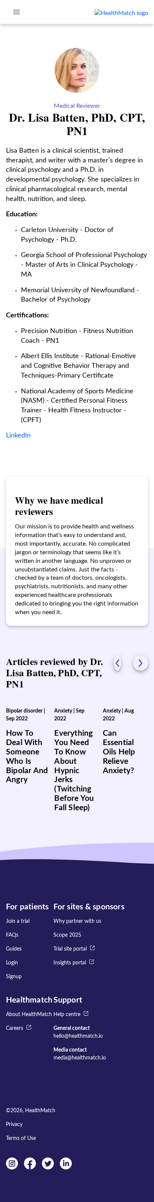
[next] (140, 663)
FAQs (12, 935)
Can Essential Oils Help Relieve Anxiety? (119, 752)
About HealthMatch (29, 1014)
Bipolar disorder (24, 711)
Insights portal (69, 962)
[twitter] (48, 1168)
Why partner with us (77, 921)
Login (12, 962)
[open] (16, 11)
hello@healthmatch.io (78, 1036)
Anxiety (63, 711)
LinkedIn (18, 435)
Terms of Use (21, 1138)
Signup (14, 976)
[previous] (117, 663)
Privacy (14, 1124)
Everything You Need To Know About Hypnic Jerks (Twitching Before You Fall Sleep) (74, 770)
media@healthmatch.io (79, 1058)
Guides (14, 949)
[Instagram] (12, 1168)
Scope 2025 (67, 935)
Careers (14, 1028)
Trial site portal (70, 949)
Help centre (66, 1014)
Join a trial (18, 921)
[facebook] (30, 1168)
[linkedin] (66, 1168)
